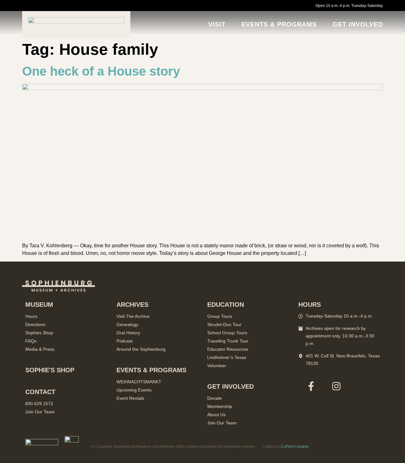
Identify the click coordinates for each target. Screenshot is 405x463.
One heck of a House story (101, 71)
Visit (217, 24)
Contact (40, 391)
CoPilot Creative (295, 446)
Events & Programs (279, 24)
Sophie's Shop (49, 370)
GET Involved (358, 24)
